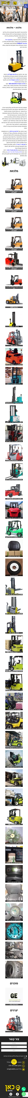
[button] (26, 6)
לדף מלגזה (14, 192)
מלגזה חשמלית (14, 80)
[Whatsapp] (24, 1094)
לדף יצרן (14, 1031)
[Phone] (24, 1089)
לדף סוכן (14, 1004)
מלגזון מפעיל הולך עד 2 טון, (14, 152)
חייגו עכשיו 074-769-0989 (15, 3)
